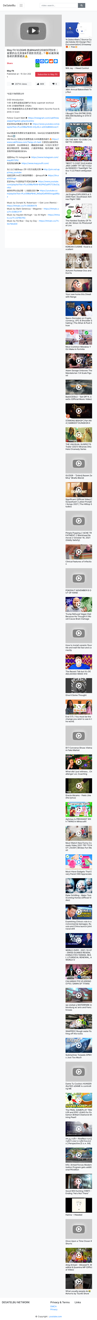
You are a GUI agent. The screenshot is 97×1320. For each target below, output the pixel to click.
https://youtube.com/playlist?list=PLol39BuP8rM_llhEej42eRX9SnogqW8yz (33, 193)
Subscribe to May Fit (47, 74)
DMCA (53, 1306)
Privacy (53, 1309)
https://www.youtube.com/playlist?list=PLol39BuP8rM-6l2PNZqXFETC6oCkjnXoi (33, 184)
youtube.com (55, 1316)
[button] (81, 5)
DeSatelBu (9, 5)
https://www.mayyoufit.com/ (35, 163)
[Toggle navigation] (21, 5)
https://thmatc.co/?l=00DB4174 (22, 205)
